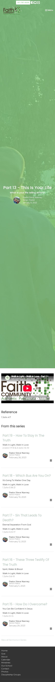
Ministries (5, 662)
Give (3, 653)
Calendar (5, 659)
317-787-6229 (23, 2)
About (4, 656)
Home (4, 650)
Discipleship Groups (10, 674)
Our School (6, 665)
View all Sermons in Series (13, 640)
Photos (4, 671)
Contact (5, 668)
